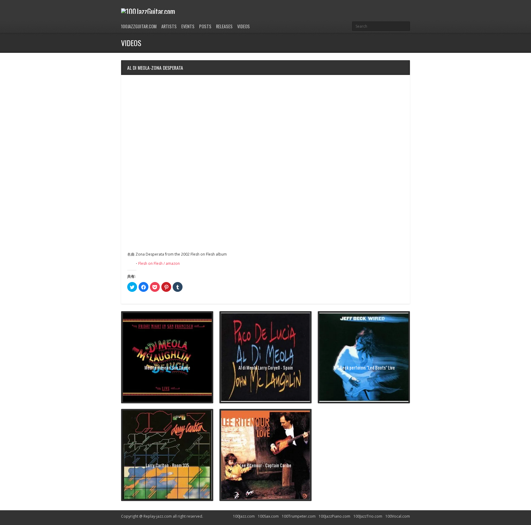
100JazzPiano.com (334, 516)
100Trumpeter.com (299, 516)
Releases (224, 26)
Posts (205, 26)
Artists (169, 26)
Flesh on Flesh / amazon (159, 263)
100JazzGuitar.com (139, 26)
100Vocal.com (397, 516)
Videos (243, 26)
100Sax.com (268, 516)
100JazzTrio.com (367, 516)
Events (188, 26)
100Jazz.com (244, 516)
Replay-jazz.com (158, 516)
